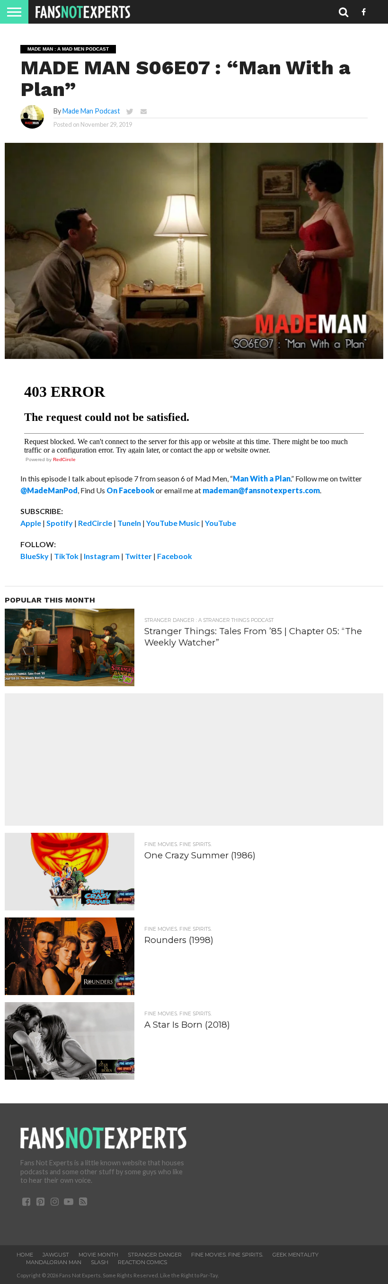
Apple (30, 522)
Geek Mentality (295, 1254)
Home (25, 1254)
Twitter (138, 555)
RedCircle (64, 459)
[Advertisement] (194, 759)
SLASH (99, 1262)
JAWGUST (56, 1254)
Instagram (102, 555)
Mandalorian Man (53, 1262)
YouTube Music (173, 522)
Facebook (174, 555)
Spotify (59, 522)
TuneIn (129, 522)
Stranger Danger (155, 1254)
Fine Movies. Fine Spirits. (227, 1254)
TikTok (66, 555)
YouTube (220, 522)
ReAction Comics (142, 1262)
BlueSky (34, 555)
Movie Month (98, 1254)
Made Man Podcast (91, 111)
